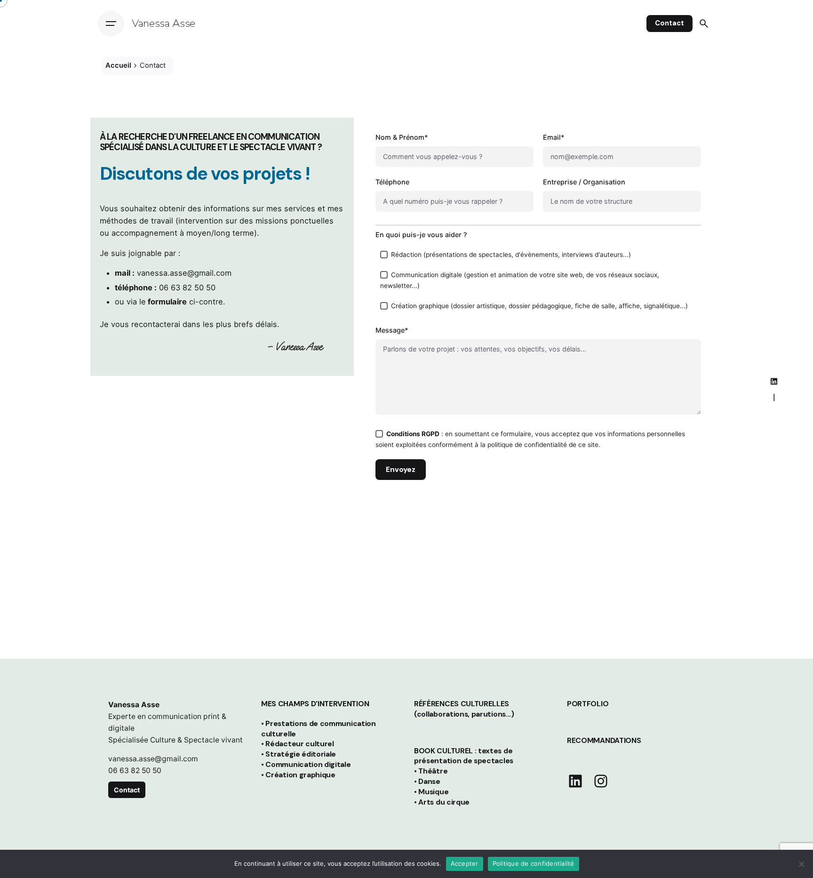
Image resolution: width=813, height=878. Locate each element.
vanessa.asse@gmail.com (184, 273)
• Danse (427, 781)
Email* (554, 137)
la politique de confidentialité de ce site (539, 444)
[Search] (704, 23)
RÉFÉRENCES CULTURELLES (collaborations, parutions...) (464, 709)
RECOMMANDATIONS (604, 740)
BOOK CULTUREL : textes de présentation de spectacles (463, 756)
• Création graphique (298, 775)
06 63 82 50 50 (187, 287)
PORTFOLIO (587, 704)
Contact (669, 23)
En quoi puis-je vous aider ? (421, 235)
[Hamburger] (111, 23)
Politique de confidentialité (533, 863)
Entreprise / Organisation (584, 182)
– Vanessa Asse (295, 346)
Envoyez (400, 469)
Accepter (464, 863)
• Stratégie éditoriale (298, 754)
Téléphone (392, 182)
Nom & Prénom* (401, 137)
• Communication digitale (306, 764)
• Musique (431, 792)
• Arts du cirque (442, 802)
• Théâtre (430, 771)
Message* (391, 330)
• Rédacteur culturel (297, 744)
